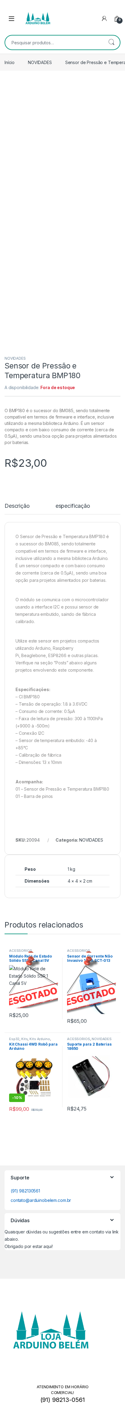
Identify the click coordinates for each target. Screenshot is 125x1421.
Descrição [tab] (17, 506)
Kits (24, 1039)
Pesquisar (111, 42)
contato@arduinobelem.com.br (41, 1200)
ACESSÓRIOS (20, 951)
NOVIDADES (40, 62)
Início (10, 62)
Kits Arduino (39, 1039)
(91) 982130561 (25, 1190)
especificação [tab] (73, 506)
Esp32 (14, 1039)
